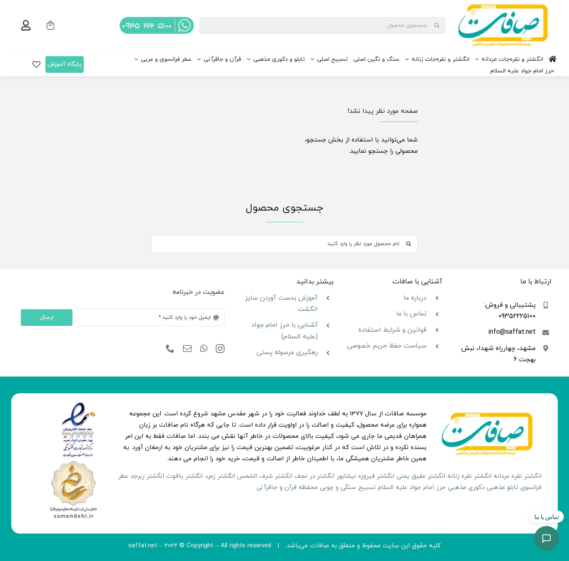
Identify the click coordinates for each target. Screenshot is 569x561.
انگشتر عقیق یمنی (421, 476)
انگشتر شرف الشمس (264, 476)
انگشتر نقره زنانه (469, 476)
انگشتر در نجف (314, 476)
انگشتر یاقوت (184, 476)
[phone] (170, 349)
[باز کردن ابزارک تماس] (546, 538)
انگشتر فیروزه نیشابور (365, 476)
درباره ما (415, 298)
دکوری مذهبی (466, 487)
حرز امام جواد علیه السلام (412, 487)
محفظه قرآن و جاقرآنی (287, 487)
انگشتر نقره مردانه (518, 476)
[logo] (78, 405)
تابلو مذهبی (502, 487)
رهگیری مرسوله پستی (287, 352)
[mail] (187, 349)
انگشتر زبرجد (147, 476)
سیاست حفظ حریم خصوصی (387, 345)
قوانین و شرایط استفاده (392, 330)
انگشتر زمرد (220, 476)
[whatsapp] (203, 349)
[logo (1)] (73, 461)
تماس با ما (411, 313)
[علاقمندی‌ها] (36, 64)
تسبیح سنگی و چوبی (348, 487)
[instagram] (220, 349)
